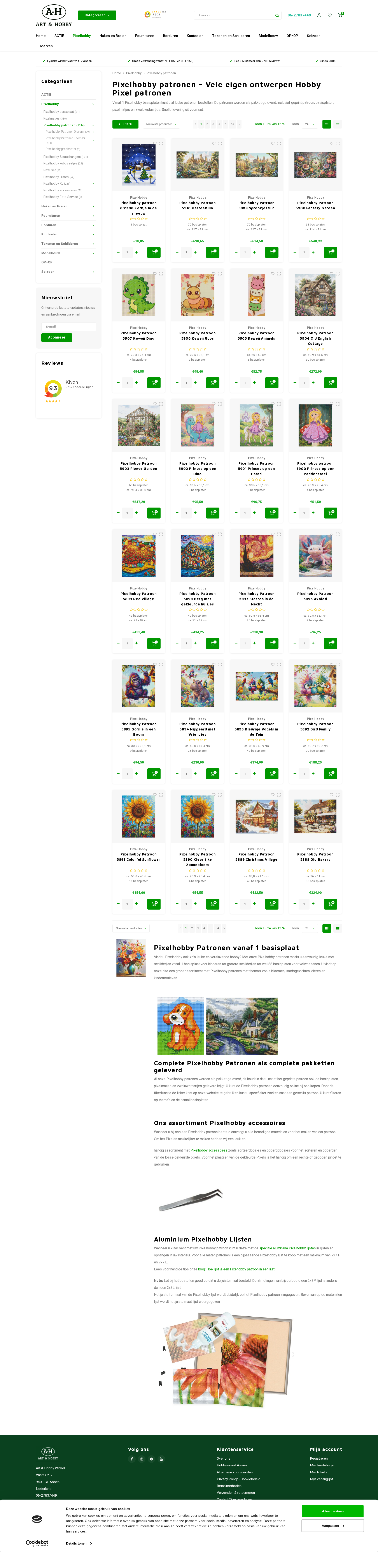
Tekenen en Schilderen (231, 36)
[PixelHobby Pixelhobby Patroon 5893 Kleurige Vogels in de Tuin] (256, 686)
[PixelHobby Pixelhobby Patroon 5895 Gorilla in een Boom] (138, 686)
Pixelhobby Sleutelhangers (66, 157)
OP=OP (292, 36)
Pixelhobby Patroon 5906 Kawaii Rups (197, 335)
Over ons (223, 1458)
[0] (340, 15)
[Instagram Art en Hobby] (141, 1459)
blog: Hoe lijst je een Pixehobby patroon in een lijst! (237, 1269)
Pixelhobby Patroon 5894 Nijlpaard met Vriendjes (197, 729)
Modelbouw (268, 36)
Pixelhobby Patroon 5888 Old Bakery (315, 856)
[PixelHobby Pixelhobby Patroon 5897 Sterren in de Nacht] (256, 555)
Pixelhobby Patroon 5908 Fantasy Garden (315, 205)
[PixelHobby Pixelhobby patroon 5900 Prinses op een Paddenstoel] (315, 425)
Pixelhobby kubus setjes (63, 163)
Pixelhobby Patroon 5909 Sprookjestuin (256, 205)
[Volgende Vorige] (239, 124)
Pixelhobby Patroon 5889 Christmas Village (256, 856)
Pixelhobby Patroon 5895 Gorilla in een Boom (139, 729)
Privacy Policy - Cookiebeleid (238, 1479)
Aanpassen (330, 1525)
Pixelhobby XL (57, 183)
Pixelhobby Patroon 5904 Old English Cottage (315, 338)
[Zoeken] (277, 15)
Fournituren (144, 36)
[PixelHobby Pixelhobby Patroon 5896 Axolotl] (315, 555)
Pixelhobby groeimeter (63, 149)
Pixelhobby (82, 36)
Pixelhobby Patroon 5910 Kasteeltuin (197, 205)
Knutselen (195, 36)
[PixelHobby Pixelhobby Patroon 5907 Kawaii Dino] (138, 295)
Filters (127, 124)
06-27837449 (299, 15)
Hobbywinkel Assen (232, 1465)
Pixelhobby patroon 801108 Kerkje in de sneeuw (138, 208)
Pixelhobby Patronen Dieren (68, 132)
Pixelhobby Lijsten (59, 177)
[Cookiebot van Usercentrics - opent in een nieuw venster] (37, 1543)
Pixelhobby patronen (64, 125)
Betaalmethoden (229, 1486)
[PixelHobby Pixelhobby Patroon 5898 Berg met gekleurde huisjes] (197, 555)
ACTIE (59, 36)
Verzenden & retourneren (236, 1492)
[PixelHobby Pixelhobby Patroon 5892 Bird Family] (315, 686)
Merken (46, 46)
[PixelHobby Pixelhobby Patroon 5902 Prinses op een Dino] (197, 425)
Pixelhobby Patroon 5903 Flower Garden (138, 466)
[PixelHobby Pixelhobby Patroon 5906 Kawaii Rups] (197, 295)
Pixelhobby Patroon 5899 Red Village (139, 596)
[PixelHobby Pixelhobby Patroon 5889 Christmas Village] (256, 816)
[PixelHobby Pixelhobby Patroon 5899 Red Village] (138, 555)
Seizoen (313, 36)
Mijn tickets (318, 1472)
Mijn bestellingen (322, 1465)
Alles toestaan (333, 1511)
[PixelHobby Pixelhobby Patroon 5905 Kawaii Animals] (256, 295)
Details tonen (76, 1543)
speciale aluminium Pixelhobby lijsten (287, 1248)
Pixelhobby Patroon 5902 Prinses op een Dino (197, 468)
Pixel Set (52, 170)
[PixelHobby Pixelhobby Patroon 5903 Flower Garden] (138, 425)
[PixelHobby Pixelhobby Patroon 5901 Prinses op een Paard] (256, 425)
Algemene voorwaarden (235, 1472)
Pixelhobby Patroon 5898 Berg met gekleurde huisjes (197, 599)
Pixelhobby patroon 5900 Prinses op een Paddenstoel (315, 468)
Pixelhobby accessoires (63, 190)
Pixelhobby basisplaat (62, 111)
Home (41, 36)
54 (232, 124)
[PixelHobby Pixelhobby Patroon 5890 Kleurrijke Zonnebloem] (197, 816)
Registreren (319, 1458)
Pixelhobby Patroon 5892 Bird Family (315, 726)
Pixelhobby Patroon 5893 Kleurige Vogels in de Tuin (256, 729)
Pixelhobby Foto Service (63, 197)
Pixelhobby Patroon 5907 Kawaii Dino (139, 335)
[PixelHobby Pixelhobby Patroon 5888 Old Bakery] (315, 816)
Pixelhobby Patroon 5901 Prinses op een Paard (256, 468)
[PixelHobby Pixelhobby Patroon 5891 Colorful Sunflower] (138, 816)
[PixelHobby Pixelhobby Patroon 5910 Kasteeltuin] (197, 165)
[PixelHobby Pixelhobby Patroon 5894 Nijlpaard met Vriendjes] (197, 686)
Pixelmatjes (55, 118)
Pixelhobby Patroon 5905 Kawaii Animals (256, 335)
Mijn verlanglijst (321, 1479)
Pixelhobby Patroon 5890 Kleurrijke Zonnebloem (197, 859)
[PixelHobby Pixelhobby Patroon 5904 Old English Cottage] (315, 295)
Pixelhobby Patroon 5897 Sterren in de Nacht (256, 599)
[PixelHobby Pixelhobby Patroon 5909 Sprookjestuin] (256, 165)
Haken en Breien (113, 36)
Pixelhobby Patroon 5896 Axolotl (315, 596)
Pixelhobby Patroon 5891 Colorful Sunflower (138, 856)
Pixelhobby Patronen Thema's (65, 140)
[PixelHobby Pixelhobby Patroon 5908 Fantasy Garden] (315, 165)
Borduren (170, 36)
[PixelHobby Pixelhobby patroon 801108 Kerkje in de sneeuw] (138, 165)
